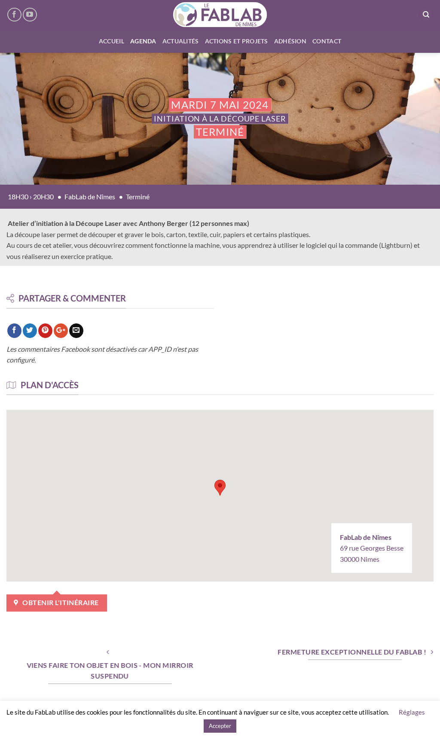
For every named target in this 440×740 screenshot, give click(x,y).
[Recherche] (426, 15)
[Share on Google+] (61, 330)
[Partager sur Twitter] (30, 330)
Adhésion (290, 41)
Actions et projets (236, 41)
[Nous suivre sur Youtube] (30, 15)
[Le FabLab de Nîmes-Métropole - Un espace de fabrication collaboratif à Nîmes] (220, 14)
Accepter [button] (220, 725)
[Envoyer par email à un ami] (76, 330)
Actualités (180, 41)
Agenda (143, 41)
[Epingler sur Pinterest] (45, 330)
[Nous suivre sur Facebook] (14, 15)
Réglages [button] (412, 712)
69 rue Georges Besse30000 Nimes (371, 548)
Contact (326, 41)
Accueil (111, 41)
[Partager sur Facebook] (14, 330)
